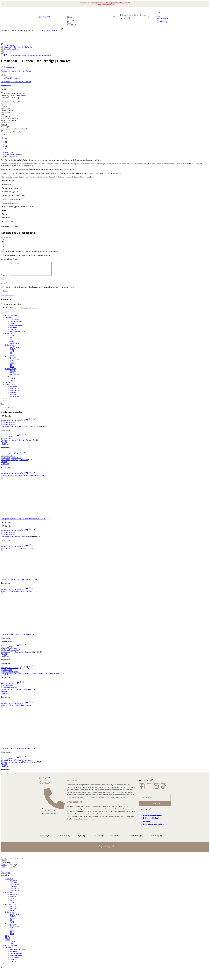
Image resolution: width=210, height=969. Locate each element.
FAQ (69, 23)
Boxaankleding (10, 369)
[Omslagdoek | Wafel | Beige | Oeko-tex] (105, 457)
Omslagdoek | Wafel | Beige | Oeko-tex (14, 460)
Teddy (12, 380)
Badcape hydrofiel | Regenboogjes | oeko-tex (16, 536)
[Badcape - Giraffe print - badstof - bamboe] (105, 611)
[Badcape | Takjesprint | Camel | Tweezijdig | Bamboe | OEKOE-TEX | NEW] (105, 671)
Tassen (7, 377)
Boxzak (12, 373)
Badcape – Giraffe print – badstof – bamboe (16, 634)
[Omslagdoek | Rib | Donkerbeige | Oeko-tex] (2, 78)
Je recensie (5, 275)
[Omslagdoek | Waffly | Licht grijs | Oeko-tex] (105, 562)
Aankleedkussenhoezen (18, 331)
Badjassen (13, 327)
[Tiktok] (163, 786)
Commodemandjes (16, 321)
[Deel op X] (6, 142)
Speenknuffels (14, 388)
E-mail (4, 283)
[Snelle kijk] (30, 420)
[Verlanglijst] (3, 55)
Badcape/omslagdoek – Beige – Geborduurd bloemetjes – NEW (23, 519)
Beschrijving (9, 152)
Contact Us (71, 25)
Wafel (12, 335)
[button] (12, 420)
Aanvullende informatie (13, 154)
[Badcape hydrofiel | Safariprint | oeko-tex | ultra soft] (105, 423)
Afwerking (5, 96)
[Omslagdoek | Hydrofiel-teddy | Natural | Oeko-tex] (105, 760)
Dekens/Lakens (10, 345)
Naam (3, 279)
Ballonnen (13, 386)
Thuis (36, 30)
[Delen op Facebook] (6, 144)
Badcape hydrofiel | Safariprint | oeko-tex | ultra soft (19, 426)
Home (69, 17)
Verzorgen (8, 317)
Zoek (125, 19)
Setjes (7, 398)
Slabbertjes (13, 392)
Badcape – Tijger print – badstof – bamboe (16, 748)
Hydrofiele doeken (16, 325)
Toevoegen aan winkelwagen (11, 129)
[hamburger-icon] (114, 16)
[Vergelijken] (33, 420)
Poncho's (13, 329)
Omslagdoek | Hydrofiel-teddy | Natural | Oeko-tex (18, 762)
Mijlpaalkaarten (15, 396)
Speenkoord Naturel (10, 407)
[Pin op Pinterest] (6, 146)
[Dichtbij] (2, 310)
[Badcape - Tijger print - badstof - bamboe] (105, 725)
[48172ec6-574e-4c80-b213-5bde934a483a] (16, 47)
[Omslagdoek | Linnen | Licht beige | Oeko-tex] (2, 67)
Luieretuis (13, 323)
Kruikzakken (14, 319)
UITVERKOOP (11, 316)
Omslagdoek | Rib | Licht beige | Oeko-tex (15, 689)
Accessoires (9, 384)
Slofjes (7, 382)
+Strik (3, 444)
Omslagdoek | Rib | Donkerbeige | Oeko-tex (16, 652)
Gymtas (12, 378)
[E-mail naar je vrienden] (6, 149)
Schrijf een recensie (7, 295)
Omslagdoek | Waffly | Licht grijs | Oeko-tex (16, 579)
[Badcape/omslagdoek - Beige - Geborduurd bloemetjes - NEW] (105, 496)
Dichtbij (4, 865)
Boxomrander (14, 375)
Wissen (23, 96)
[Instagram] (156, 786)
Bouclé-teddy (14, 343)
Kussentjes (13, 394)
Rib (11, 337)
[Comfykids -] (5, 873)
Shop (69, 19)
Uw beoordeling (6, 259)
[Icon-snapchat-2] (149, 786)
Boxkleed (13, 371)
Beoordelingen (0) (11, 156)
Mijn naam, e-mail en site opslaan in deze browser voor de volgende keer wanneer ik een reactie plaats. (39, 287)
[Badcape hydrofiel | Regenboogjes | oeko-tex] (105, 533)
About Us (71, 21)
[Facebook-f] (142, 786)
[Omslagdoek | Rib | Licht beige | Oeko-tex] (105, 686)
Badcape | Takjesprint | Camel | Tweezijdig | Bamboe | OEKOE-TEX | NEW (27, 674)
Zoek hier (123, 15)
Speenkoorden (15, 390)
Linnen (54, 30)
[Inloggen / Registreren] (158, 13)
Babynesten (9, 333)
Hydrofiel (13, 341)
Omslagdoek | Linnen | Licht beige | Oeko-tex (17, 440)
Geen (7, 444)
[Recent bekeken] (6, 856)
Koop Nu (24, 129)
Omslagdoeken (45, 30)
